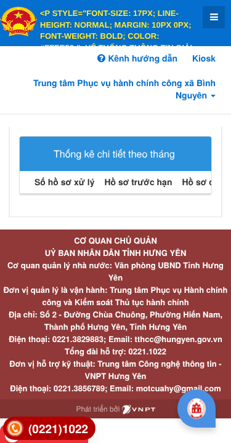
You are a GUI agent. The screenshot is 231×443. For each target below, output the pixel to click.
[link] (49, 428)
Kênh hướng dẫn (141, 58)
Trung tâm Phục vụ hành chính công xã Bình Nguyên (124, 89)
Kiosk (204, 58)
